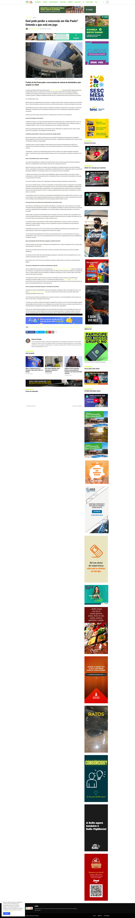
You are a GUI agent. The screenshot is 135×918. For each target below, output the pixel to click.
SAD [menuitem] (96, 2)
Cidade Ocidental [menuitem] (53, 2)
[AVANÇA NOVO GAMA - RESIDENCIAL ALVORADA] (97, 27)
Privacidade (106, 915)
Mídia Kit (100, 915)
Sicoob (67, 327)
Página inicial (29, 17)
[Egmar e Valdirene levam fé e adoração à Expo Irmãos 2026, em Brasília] (35, 361)
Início (94, 915)
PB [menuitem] (83, 2)
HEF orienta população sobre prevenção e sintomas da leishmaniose (52, 370)
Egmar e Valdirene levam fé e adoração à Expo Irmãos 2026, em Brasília (34, 370)
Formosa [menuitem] (70, 2)
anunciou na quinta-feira (56, 90)
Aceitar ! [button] (7, 913)
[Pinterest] (49, 332)
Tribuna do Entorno (74, 327)
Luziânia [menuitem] (45, 2)
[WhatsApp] (46, 332)
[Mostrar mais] (56, 332)
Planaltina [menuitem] (78, 2)
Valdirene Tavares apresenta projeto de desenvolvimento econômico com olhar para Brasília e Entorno (73, 371)
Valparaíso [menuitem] (38, 2)
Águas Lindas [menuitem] (89, 2)
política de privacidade (8, 911)
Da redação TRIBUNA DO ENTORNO (41, 327)
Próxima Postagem (77, 406)
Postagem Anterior (31, 406)
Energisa (66, 279)
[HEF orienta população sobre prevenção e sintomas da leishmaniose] (54, 361)
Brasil (34, 17)
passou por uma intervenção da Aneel (62, 269)
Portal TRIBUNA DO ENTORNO (57, 327)
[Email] (52, 332)
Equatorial (72, 279)
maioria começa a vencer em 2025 (37, 291)
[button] (103, 2)
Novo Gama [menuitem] (63, 2)
